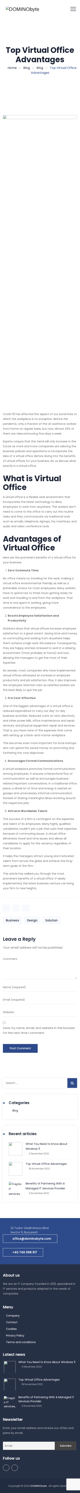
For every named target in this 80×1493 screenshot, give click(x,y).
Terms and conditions (21, 1342)
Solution (51, 920)
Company (13, 1316)
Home (11, 68)
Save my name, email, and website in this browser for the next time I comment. (39, 1030)
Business (12, 920)
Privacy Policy (15, 1335)
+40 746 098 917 (24, 1252)
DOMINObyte (39, 1486)
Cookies (11, 1329)
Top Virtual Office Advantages (46, 1164)
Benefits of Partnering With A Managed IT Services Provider (45, 1186)
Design (32, 920)
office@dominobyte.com (31, 1239)
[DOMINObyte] (22, 9)
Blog (15, 1110)
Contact (11, 1322)
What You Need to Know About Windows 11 (46, 1146)
